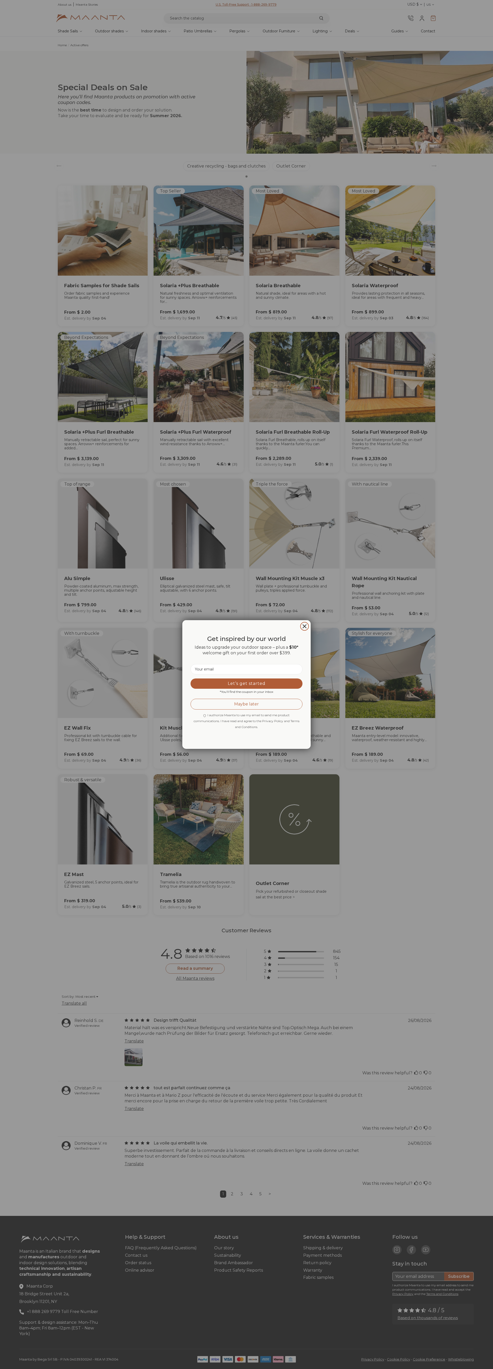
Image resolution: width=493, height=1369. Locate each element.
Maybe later (246, 704)
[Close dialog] (304, 626)
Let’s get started (247, 683)
